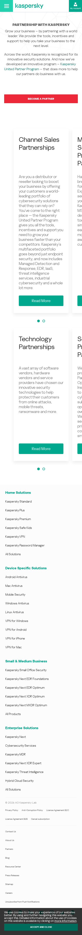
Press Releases (12, 875)
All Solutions (13, 554)
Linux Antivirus (14, 612)
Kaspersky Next (15, 737)
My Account (75, 8)
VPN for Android (15, 629)
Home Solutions (18, 492)
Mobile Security (15, 594)
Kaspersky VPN (15, 536)
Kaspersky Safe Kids (18, 528)
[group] (41, 221)
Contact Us (10, 831)
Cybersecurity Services (20, 745)
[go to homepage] (29, 6)
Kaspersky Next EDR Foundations (27, 679)
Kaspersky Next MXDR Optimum (26, 705)
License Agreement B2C (57, 810)
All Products (13, 714)
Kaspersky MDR (15, 754)
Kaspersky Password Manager (25, 545)
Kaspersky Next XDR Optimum (25, 696)
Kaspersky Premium (18, 519)
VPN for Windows (16, 621)
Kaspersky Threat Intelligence (24, 772)
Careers (8, 893)
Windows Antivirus (17, 603)
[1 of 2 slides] (38, 321)
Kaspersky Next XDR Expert (23, 763)
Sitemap (9, 884)
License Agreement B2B (16, 819)
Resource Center (13, 866)
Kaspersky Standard (18, 501)
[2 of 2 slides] (43, 321)
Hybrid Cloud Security (19, 780)
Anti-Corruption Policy (32, 810)
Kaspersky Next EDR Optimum (25, 687)
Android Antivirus (16, 577)
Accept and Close (41, 927)
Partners (9, 849)
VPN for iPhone (15, 638)
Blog (7, 858)
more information (65, 920)
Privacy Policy (11, 810)
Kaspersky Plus (15, 510)
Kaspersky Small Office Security (26, 670)
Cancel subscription (40, 819)
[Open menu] (6, 6)
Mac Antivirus (14, 585)
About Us (9, 840)
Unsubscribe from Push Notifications (22, 902)
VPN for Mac (13, 647)
